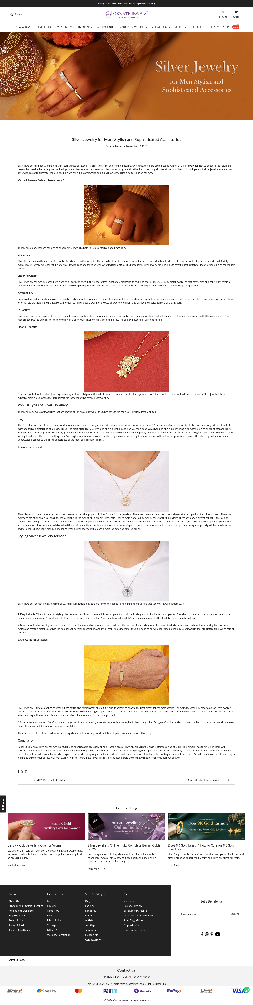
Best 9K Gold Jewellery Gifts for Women (35, 845)
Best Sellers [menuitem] (44, 26)
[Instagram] (207, 934)
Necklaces (90, 910)
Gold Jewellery (93, 939)
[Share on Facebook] (18, 771)
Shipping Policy (17, 915)
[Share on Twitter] (22, 771)
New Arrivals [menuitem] (24, 26)
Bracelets (90, 915)
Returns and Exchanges (21, 910)
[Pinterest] (212, 934)
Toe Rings (90, 925)
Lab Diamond (105, 26)
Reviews (51, 905)
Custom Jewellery (133, 905)
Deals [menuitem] (234, 27)
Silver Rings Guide (133, 920)
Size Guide (129, 901)
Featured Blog (126, 808)
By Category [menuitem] (64, 26)
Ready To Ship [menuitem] (220, 26)
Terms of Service (17, 925)
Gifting (179, 26)
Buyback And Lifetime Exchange (26, 905)
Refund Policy (16, 920)
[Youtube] (217, 934)
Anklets (89, 920)
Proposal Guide (132, 925)
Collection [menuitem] (197, 26)
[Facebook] (202, 934)
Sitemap (51, 925)
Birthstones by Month (135, 910)
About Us (14, 901)
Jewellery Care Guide (135, 930)
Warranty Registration (58, 934)
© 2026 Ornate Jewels (116, 1000)
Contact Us (53, 910)
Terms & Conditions (19, 930)
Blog (49, 901)
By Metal (84, 26)
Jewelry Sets (91, 930)
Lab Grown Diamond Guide (138, 915)
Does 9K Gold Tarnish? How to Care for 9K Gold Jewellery (201, 847)
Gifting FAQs (53, 930)
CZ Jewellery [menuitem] (159, 26)
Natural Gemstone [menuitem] (132, 26)
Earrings (89, 905)
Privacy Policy (54, 920)
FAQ (49, 915)
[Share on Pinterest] (26, 771)
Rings (88, 901)
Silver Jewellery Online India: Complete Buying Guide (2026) (124, 847)
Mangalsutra (91, 934)
